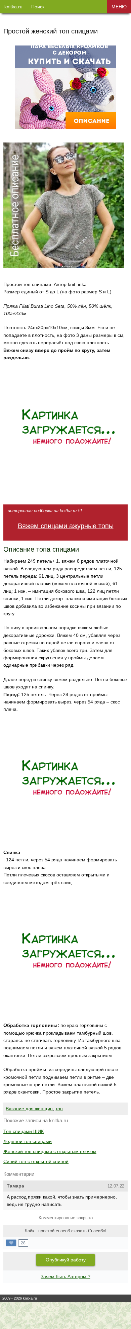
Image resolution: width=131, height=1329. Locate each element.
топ (59, 1108)
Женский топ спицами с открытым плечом (49, 1151)
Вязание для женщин (29, 1108)
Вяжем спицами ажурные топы (66, 526)
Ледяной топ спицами (27, 1141)
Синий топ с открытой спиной (36, 1161)
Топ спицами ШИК (23, 1131)
